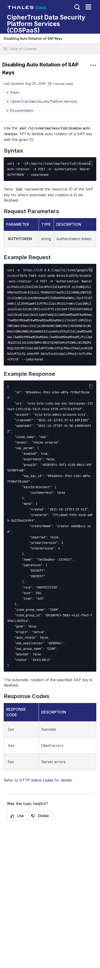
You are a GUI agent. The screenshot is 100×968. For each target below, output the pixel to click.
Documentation (21, 110)
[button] (50, 49)
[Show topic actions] (93, 65)
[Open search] (76, 6)
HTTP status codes (36, 780)
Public (15, 92)
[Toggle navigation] (88, 6)
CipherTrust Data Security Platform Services (43, 101)
